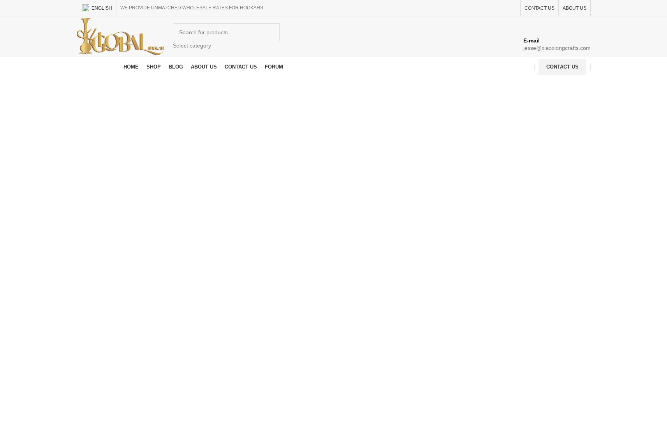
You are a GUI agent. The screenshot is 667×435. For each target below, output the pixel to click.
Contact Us (562, 67)
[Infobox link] (333, 38)
